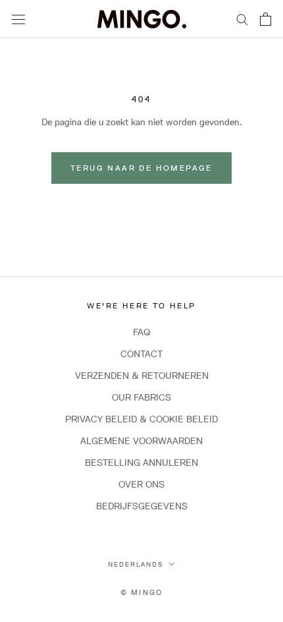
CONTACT (141, 354)
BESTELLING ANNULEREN (141, 462)
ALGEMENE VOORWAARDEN (141, 441)
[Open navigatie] (18, 19)
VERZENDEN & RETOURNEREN (142, 376)
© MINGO (141, 592)
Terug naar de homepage (141, 167)
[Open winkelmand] (265, 19)
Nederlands (135, 564)
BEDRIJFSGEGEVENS (142, 506)
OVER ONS (141, 484)
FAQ (141, 332)
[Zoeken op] (242, 18)
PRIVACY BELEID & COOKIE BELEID (141, 419)
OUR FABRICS (141, 397)
